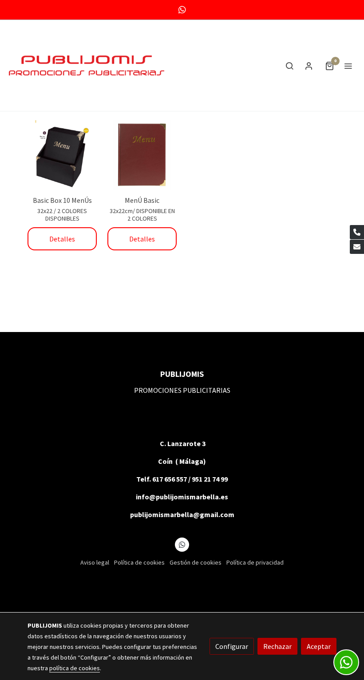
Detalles (62, 238)
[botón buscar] (289, 65)
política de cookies (74, 668)
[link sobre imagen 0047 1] (62, 155)
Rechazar (277, 646)
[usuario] (309, 65)
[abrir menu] (348, 65)
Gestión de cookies (196, 562)
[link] (86, 65)
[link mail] (357, 247)
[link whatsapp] (182, 9)
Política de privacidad (255, 562)
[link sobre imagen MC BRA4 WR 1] (142, 155)
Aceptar (319, 646)
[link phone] (357, 232)
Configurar (231, 646)
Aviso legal (94, 562)
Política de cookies (139, 562)
